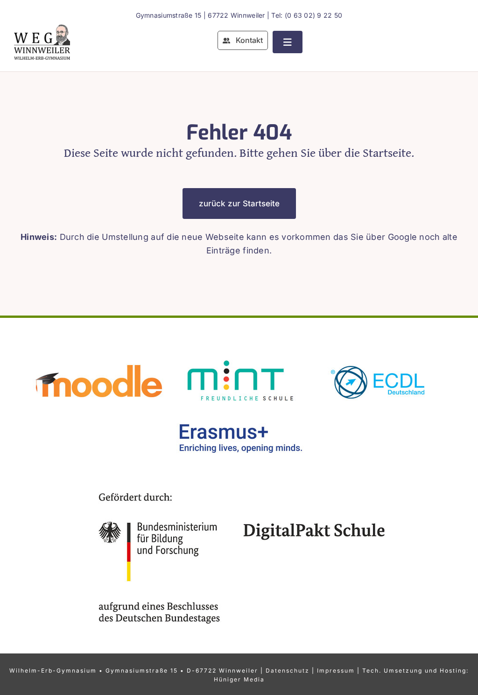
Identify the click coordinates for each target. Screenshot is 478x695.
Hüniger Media (239, 679)
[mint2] (239, 356)
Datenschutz (287, 670)
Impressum (336, 670)
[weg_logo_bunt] (42, 28)
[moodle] (99, 356)
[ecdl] (379, 356)
